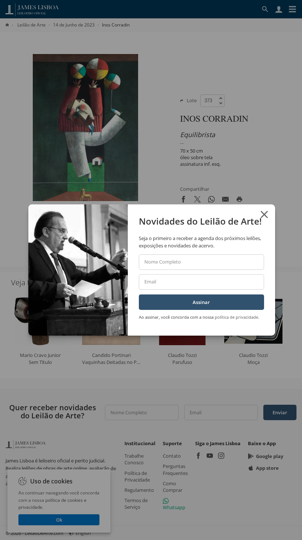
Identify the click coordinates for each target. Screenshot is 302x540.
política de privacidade (236, 317)
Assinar (201, 302)
